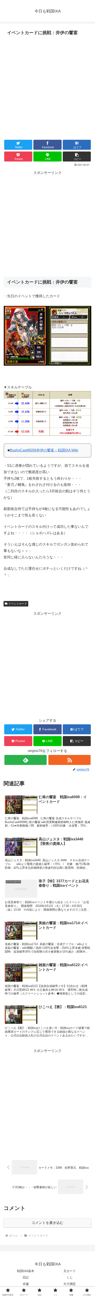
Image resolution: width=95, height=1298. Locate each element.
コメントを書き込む (47, 1223)
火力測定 (69, 1284)
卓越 (26, 1284)
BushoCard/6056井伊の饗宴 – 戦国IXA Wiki (44, 450)
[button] (77, 157)
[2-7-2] (47, 435)
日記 (26, 1277)
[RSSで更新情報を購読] (69, 760)
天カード (69, 1271)
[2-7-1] (47, 364)
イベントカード (17, 603)
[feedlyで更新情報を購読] (25, 760)
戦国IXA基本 (25, 1271)
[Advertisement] (47, 87)
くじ (69, 1277)
